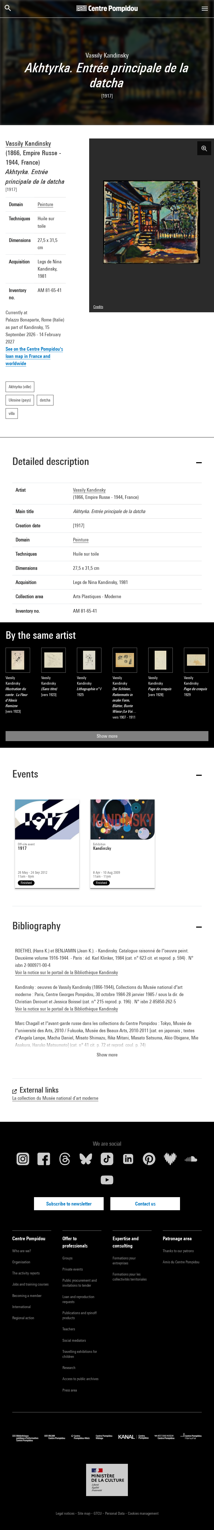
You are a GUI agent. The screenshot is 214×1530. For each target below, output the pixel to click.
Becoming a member (27, 1295)
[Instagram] (22, 1161)
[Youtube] (107, 1182)
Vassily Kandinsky (28, 143)
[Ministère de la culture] (107, 1480)
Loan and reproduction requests (78, 1299)
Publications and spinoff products (79, 1315)
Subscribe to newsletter (69, 1204)
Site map (84, 1513)
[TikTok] (107, 1161)
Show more (107, 736)
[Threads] (65, 1161)
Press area (69, 1390)
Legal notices (65, 1513)
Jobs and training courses (30, 1284)
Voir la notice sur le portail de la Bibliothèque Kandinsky (66, 972)
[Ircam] (57, 1440)
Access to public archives (80, 1378)
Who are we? (21, 1251)
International (21, 1306)
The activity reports (26, 1273)
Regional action (23, 1318)
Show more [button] (107, 1055)
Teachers (68, 1329)
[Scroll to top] (200, 1516)
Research (69, 1367)
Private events (72, 1269)
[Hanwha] (191, 1440)
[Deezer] (170, 1161)
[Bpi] (28, 1440)
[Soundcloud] (191, 1161)
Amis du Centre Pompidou (181, 1262)
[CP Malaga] (107, 1440)
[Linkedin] (128, 1161)
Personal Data (115, 1513)
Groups (67, 1258)
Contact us (145, 1204)
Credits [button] (98, 306)
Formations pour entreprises (124, 1260)
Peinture (45, 204)
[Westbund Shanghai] (168, 1440)
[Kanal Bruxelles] (136, 1440)
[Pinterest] (149, 1161)
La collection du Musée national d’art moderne (55, 1098)
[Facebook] (44, 1161)
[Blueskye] (86, 1161)
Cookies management (143, 1513)
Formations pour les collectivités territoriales (130, 1276)
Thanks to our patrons (178, 1251)
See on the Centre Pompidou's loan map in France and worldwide (34, 356)
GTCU (98, 1513)
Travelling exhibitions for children (79, 1354)
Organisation (21, 1262)
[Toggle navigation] (205, 8)
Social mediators (74, 1340)
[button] (107, 462)
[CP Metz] (83, 1440)
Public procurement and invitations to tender (79, 1283)
